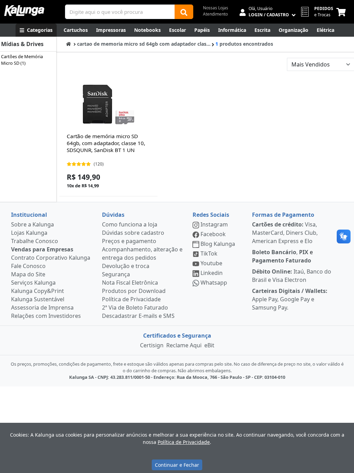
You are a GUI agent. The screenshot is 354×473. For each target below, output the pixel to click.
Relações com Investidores (46, 316)
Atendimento (215, 14)
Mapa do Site (28, 274)
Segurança (116, 274)
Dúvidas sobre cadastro (133, 233)
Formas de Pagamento (283, 214)
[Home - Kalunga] (68, 44)
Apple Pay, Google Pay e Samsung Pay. (289, 299)
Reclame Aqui (184, 345)
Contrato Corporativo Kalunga (50, 257)
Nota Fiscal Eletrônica (130, 282)
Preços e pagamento (129, 241)
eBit (209, 345)
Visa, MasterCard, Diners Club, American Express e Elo (285, 233)
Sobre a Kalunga (32, 224)
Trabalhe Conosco (34, 241)
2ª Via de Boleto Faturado (135, 307)
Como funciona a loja (129, 224)
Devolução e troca (125, 266)
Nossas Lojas (215, 8)
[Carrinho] (342, 11)
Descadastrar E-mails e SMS (138, 316)
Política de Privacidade (131, 299)
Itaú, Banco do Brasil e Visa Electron (291, 276)
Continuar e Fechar (177, 465)
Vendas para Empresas (42, 249)
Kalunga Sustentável (37, 299)
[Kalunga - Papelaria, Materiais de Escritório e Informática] (24, 10)
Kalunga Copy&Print (37, 291)
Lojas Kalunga (29, 233)
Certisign (152, 345)
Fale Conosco (28, 266)
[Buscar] (184, 12)
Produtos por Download (134, 291)
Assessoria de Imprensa (42, 307)
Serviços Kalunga (33, 282)
